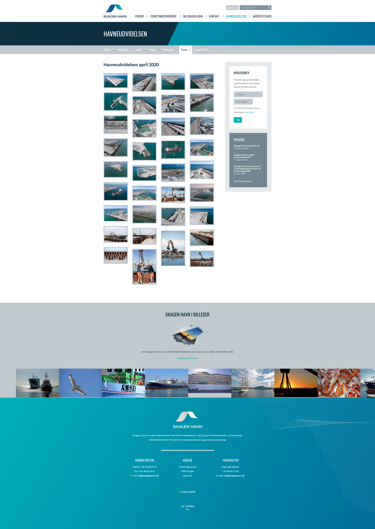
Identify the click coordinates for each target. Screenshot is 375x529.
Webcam (168, 49)
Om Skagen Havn (193, 16)
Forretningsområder (163, 16)
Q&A (139, 49)
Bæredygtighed (262, 16)
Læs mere (249, 112)
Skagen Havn (115, 11)
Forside (139, 16)
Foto (184, 49)
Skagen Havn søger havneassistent (244, 155)
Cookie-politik (187, 491)
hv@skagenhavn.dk (234, 475)
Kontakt (214, 16)
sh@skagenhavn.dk (148, 475)
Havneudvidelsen (236, 16)
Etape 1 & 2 (201, 49)
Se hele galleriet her (187, 358)
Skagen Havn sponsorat (247, 145)
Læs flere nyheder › (243, 181)
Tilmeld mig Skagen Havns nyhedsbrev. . (247, 110)
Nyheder (123, 49)
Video (152, 49)
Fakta (107, 49)
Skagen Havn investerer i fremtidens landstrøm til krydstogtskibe (247, 168)
